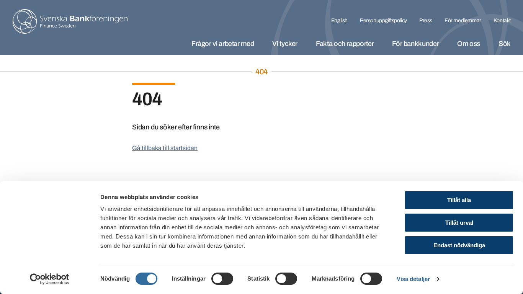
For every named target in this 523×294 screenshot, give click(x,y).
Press (425, 20)
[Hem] (70, 21)
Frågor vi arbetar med (222, 43)
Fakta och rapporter (345, 43)
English (339, 20)
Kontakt (502, 20)
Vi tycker (284, 43)
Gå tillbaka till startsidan (165, 148)
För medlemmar (463, 20)
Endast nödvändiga (459, 245)
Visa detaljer (413, 279)
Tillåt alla (459, 200)
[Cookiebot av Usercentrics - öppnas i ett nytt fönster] (49, 279)
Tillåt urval (459, 222)
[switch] (222, 279)
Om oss (468, 43)
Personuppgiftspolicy (383, 20)
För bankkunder (415, 43)
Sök (504, 43)
